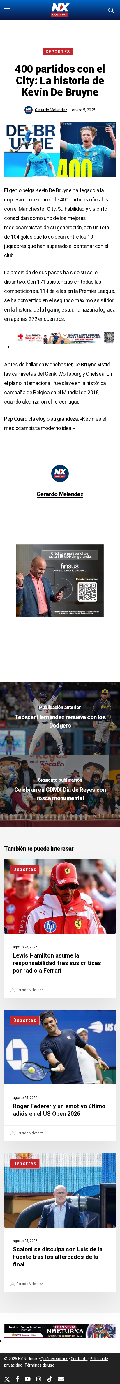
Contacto (79, 1358)
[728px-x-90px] (64, 346)
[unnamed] (60, 1341)
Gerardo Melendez (51, 110)
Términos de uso (39, 1365)
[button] (7, 10)
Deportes (58, 51)
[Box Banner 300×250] (60, 620)
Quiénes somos (54, 1358)
